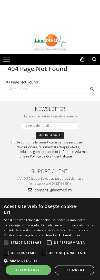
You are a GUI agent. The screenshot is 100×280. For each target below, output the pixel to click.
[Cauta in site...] (94, 59)
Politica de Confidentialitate (51, 156)
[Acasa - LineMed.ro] (50, 42)
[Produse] (7, 61)
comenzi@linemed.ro (53, 189)
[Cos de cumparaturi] (82, 59)
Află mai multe (69, 235)
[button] (50, 260)
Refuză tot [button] (74, 270)
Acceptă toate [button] (28, 270)
